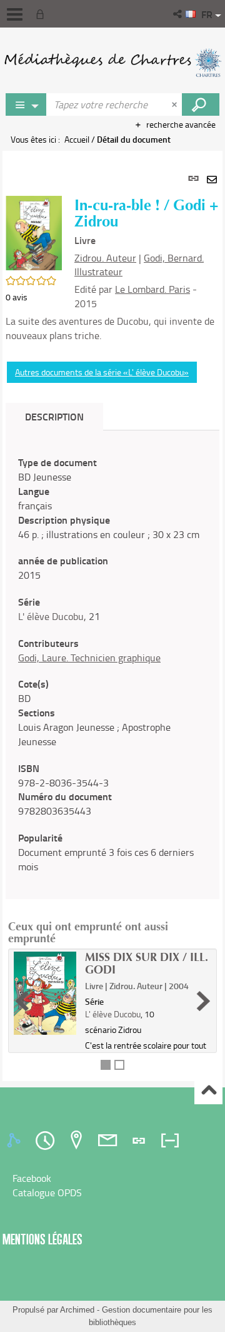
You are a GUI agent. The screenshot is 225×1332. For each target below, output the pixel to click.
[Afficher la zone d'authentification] (42, 14)
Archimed (77, 1309)
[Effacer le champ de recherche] (175, 104)
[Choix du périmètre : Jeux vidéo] (26, 104)
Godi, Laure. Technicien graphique (89, 657)
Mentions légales (42, 1239)
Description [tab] (54, 416)
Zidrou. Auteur (105, 258)
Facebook (31, 1178)
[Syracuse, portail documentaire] (112, 62)
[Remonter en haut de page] (208, 1090)
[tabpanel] (112, 616)
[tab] (15, 1140)
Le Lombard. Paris (152, 289)
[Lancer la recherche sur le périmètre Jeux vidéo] (200, 104)
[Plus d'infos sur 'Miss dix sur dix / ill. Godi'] (45, 993)
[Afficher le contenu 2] (119, 1065)
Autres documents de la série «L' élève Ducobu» (102, 372)
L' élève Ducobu (51, 616)
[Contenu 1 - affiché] (106, 1065)
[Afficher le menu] (14, 14)
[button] (178, 14)
